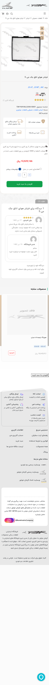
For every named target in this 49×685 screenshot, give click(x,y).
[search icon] (11, 14)
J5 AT (30, 87)
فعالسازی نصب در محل (31, 169)
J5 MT (36, 87)
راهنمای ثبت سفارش (40, 435)
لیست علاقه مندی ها (15, 446)
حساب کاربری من (16, 435)
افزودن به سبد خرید (24, 184)
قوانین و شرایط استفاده (38, 441)
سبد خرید (19, 441)
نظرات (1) (41, 201)
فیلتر (28, 18)
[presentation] (26, 365)
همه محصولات (42, 446)
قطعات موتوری (21, 110)
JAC (42, 87)
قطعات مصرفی (37, 18)
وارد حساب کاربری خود (17, 269)
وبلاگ (45, 452)
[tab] (41, 201)
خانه (46, 18)
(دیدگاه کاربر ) (8, 100)
